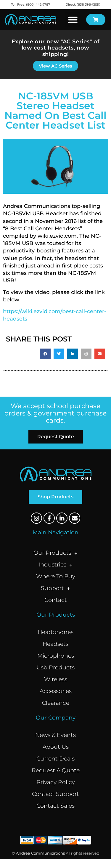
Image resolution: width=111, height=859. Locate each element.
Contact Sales (55, 805)
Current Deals (55, 758)
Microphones (55, 655)
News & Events (55, 735)
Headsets (55, 643)
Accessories (56, 691)
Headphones (55, 632)
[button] (72, 19)
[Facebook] (49, 518)
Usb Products (55, 667)
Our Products (52, 552)
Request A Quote (56, 770)
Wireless (55, 679)
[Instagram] (36, 518)
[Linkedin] (61, 518)
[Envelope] (74, 518)
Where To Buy (55, 576)
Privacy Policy (55, 782)
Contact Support (55, 794)
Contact (55, 600)
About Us (56, 746)
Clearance (55, 702)
